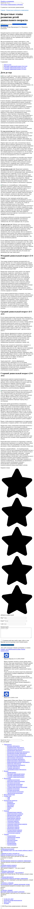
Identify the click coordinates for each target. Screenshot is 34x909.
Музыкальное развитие (13, 816)
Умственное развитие (13, 827)
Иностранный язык (9, 794)
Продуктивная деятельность (15, 757)
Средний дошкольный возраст (15, 775)
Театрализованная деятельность (16, 765)
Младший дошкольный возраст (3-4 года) (15, 66)
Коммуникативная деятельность (16, 760)
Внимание (10, 802)
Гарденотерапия (11, 844)
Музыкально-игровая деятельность (17, 753)
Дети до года (7, 64)
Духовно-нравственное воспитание (17, 787)
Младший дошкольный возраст (16, 774)
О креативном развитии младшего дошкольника (14, 878)
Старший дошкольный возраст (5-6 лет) (15, 69)
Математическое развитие (14, 815)
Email (3, 621)
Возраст (6, 771)
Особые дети (7, 796)
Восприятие (10, 805)
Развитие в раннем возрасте (8, 866)
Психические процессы (10, 800)
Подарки (6, 903)
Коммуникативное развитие (15, 813)
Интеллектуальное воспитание (16, 781)
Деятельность (8, 744)
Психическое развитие (13, 819)
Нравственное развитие (14, 818)
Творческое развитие (13, 825)
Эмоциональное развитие (14, 831)
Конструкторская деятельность (16, 759)
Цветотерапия (11, 838)
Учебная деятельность (13, 768)
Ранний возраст (11, 772)
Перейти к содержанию (7, 1)
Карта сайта (7, 902)
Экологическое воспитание (15, 793)
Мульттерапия (11, 841)
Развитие (6, 810)
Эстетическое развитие (13, 833)
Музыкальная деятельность (15, 750)
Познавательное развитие (14, 812)
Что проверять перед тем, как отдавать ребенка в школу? (17, 850)
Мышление (10, 806)
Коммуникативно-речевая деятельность (18, 762)
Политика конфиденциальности (13, 900)
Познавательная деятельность (15, 747)
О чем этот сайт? (8, 899)
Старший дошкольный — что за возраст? (12, 872)
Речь (8, 809)
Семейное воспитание (13, 780)
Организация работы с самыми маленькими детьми (15, 884)
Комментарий (4, 627)
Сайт (2, 624)
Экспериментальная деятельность (16, 769)
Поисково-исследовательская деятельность (19, 756)
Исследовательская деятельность (16, 754)
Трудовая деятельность (13, 766)
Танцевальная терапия (13, 837)
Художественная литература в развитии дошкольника (16, 860)
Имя (2, 618)
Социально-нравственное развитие (17, 824)
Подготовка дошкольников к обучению (12, 4)
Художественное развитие (14, 830)
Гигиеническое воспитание (15, 784)
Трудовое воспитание (13, 790)
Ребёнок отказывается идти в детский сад (12, 855)
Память (9, 808)
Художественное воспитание (15, 791)
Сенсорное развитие (13, 821)
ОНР (8, 797)
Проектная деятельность (14, 763)
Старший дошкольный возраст (16, 777)
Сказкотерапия (11, 836)
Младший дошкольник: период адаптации (12, 891)
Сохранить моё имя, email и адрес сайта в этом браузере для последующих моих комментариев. (15, 641)
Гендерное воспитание (13, 782)
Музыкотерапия (11, 843)
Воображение (11, 803)
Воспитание (7, 778)
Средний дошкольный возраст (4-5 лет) (15, 67)
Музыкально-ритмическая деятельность (18, 752)
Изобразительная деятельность (16, 749)
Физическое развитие (13, 828)
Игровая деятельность (13, 746)
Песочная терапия (12, 840)
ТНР (8, 799)
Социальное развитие (13, 822)
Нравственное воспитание (14, 785)
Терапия (6, 834)
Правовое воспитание (13, 788)
